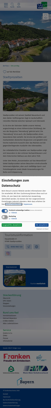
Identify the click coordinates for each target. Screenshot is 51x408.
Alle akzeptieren (42, 225)
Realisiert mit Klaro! (42, 229)
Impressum (28, 204)
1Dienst (13, 213)
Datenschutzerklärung (13, 204)
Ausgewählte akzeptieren (11, 225)
